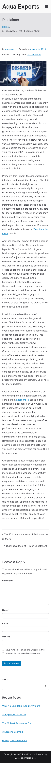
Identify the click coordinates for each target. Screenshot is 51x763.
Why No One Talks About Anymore (21, 705)
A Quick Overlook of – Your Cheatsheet (25, 545)
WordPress (30, 758)
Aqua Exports (20, 6)
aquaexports (11, 49)
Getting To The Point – (14, 740)
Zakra (18, 758)
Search (5, 679)
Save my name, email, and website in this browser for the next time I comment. (25, 652)
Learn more (22, 399)
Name (5, 610)
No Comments (34, 54)
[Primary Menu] (46, 7)
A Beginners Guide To (14, 714)
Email (5, 623)
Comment (7, 580)
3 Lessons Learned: (12, 731)
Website (6, 636)
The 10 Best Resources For (16, 723)
